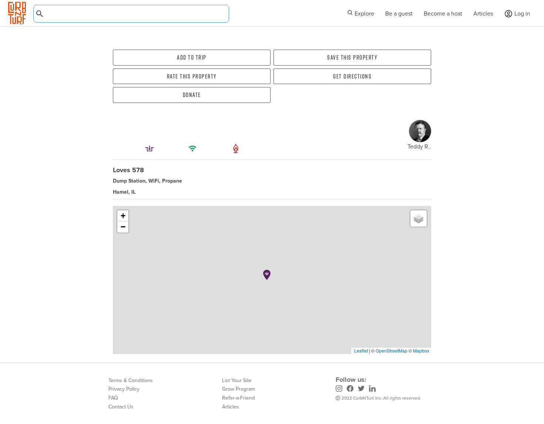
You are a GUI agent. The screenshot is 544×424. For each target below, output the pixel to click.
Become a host (443, 13)
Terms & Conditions (130, 380)
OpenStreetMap (391, 350)
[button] (267, 274)
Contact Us (121, 406)
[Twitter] (361, 389)
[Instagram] (339, 389)
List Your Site (237, 380)
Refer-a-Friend (238, 397)
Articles (483, 13)
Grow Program (238, 389)
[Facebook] (350, 389)
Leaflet (360, 350)
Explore (363, 13)
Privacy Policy (124, 389)
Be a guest (399, 13)
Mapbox (421, 350)
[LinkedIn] (372, 389)
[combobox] (131, 14)
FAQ (113, 397)
